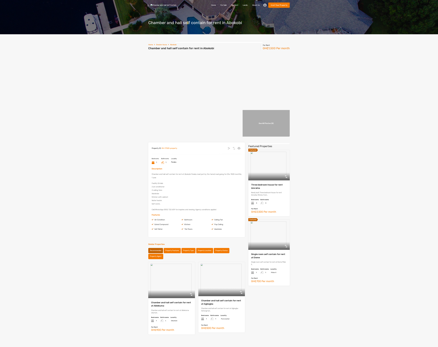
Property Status (221, 251)
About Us (256, 5)
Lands (245, 5)
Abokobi (173, 45)
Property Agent (156, 256)
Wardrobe (218, 229)
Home (213, 5)
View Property (171, 291)
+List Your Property (279, 5)
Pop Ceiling (218, 224)
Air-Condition (159, 220)
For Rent (234, 5)
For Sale (223, 5)
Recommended (155, 251)
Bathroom (188, 220)
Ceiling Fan (218, 220)
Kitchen (187, 224)
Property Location (204, 251)
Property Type (188, 251)
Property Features (172, 251)
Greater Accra (161, 45)
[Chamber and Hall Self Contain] (164, 7)
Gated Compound (161, 224)
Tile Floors (188, 229)
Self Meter (158, 229)
